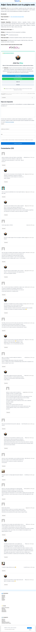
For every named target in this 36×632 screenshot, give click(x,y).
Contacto (18, 84)
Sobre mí (18, 81)
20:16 (33, 458)
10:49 (33, 237)
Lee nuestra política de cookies (9, 629)
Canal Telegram (18, 75)
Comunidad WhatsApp (18, 78)
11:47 (33, 579)
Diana (27, 507)
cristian (24, 392)
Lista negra (4, 609)
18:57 (33, 474)
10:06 (33, 303)
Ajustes (30, 629)
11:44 (33, 437)
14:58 (33, 567)
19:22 (33, 375)
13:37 (33, 357)
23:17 (33, 157)
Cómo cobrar (4, 610)
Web (1, 134)
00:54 (32, 392)
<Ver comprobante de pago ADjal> (17, 16)
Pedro (27, 191)
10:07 (33, 205)
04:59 (33, 252)
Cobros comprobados (5, 607)
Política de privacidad (9, 122)
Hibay (26, 174)
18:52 (33, 543)
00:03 (33, 488)
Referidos (3, 608)
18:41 (33, 524)
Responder (6, 181)
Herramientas (4, 611)
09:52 (33, 339)
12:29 (33, 270)
